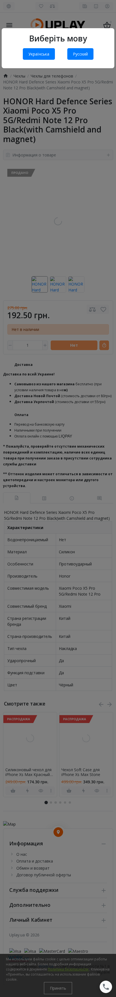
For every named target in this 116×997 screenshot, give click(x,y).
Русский (80, 54)
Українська (38, 54)
